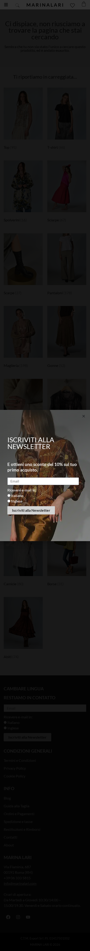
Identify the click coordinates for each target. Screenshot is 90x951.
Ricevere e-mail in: (21, 490)
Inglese (16, 501)
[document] (45, 475)
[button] (83, 416)
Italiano (17, 495)
